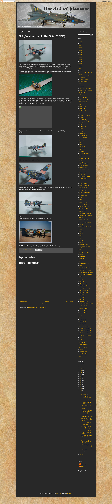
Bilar (80, 113)
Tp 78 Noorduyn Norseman (83, 341)
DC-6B (81, 142)
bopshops (58, 493)
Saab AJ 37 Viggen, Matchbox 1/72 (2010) (87, 415)
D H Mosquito (83, 135)
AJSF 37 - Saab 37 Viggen (86, 90)
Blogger (69, 493)
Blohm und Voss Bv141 (85, 115)
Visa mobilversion (46, 304)
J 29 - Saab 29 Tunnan (85, 210)
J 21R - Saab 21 (83, 204)
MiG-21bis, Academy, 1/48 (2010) (86, 448)
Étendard (81, 151)
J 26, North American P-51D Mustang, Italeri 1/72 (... (86, 411)
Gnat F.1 (81, 181)
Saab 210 (81, 281)
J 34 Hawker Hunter (84, 211)
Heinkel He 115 (83, 187)
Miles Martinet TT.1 (84, 252)
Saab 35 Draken (83, 287)
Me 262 (81, 224)
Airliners (81, 86)
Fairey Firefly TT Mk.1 (84, 163)
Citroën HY (82, 131)
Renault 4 (81, 265)
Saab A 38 (82, 296)
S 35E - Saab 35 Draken (85, 274)
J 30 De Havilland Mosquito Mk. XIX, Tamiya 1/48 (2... (86, 398)
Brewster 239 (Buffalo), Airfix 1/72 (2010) (87, 423)
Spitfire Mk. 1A (83, 310)
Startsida (47, 301)
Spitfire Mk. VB (83, 312)
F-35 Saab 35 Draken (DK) (84, 159)
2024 (81, 364)
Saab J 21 (81, 297)
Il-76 (80, 197)
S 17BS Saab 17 (83, 269)
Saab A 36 (82, 294)
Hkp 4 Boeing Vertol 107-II (85, 193)
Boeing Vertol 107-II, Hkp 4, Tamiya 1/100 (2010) (86, 419)
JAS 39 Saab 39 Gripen (85, 222)
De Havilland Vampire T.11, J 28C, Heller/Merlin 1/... (86, 427)
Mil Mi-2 (81, 249)
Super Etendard (83, 325)
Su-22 (80, 317)
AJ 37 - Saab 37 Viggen (85, 88)
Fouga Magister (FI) (84, 176)
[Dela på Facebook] (40, 250)
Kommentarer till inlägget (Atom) (37, 307)
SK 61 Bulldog (30, 252)
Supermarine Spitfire (85, 332)
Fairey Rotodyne (83, 165)
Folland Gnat (82, 172)
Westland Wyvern (84, 356)
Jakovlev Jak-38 (83, 221)
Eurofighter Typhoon (84, 153)
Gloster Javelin (83, 178)
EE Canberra (82, 148)
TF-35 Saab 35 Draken (85, 335)
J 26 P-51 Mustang (84, 206)
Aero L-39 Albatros (84, 81)
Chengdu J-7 (82, 126)
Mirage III (81, 258)
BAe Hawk (82, 108)
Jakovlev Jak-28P (84, 219)
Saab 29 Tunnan (83, 283)
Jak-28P (81, 217)
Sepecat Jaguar (83, 301)
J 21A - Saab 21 (83, 202)
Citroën (81, 128)
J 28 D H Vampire (83, 208)
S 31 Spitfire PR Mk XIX (85, 270)
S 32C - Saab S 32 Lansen (86, 272)
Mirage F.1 (82, 256)
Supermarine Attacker (85, 326)
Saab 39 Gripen (83, 292)
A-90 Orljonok (83, 77)
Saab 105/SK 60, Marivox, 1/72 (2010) (86, 445)
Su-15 (80, 315)
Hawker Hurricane (84, 185)
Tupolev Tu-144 (83, 349)
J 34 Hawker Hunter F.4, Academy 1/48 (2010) (86, 402)
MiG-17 (81, 233)
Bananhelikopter (83, 112)
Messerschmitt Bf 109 (85, 226)
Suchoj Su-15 (82, 319)
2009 (80, 45)
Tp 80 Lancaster (83, 344)
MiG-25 (81, 239)
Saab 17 (81, 278)
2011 (80, 49)
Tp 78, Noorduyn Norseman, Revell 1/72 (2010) (86, 441)
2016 (80, 58)
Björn (82, 466)
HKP (80, 189)
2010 (25, 252)
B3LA (80, 104)
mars (82, 452)
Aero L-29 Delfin (83, 79)
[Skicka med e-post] (35, 250)
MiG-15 (81, 231)
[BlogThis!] (37, 250)
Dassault (81, 140)
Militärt (81, 254)
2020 (80, 65)
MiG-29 (81, 242)
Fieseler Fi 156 (83, 167)
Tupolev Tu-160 (83, 351)
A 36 (80, 74)
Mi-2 (80, 228)
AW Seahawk (83, 101)
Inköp (80, 199)
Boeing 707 (82, 117)
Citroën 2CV (82, 130)
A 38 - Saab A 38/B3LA (85, 76)
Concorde (82, 133)
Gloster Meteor (83, 180)
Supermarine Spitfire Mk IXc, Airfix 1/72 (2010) (86, 432)
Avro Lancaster (83, 97)
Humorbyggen (83, 195)
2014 (80, 54)
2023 (80, 70)
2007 (80, 41)
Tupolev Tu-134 (83, 347)
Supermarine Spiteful (85, 330)
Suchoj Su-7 (82, 321)
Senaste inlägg (23, 301)
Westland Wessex (84, 355)
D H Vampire (82, 139)
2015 (80, 56)
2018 (80, 61)
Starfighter (82, 314)
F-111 (80, 155)
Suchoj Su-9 (82, 323)
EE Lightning (82, 149)
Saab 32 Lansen (83, 285)
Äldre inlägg (69, 301)
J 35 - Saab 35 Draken (85, 213)
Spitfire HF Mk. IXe (84, 308)
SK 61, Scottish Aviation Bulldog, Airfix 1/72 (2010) (87, 437)
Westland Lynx (83, 353)
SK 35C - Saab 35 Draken (86, 303)
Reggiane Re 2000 (84, 263)
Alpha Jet (81, 94)
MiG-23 (81, 237)
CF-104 (81, 124)
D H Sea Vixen (83, 137)
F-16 (80, 157)
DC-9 (80, 144)
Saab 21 (81, 279)
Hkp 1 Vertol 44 (83, 190)
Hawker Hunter (83, 183)
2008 (80, 43)
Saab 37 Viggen (83, 290)
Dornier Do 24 (83, 146)
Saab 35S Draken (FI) (84, 288)
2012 (80, 50)
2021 (80, 67)
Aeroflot (81, 83)
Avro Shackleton (83, 99)
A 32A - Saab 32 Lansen (85, 72)
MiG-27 (81, 240)
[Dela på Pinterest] (41, 250)
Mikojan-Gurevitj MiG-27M (85, 246)
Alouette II (82, 92)
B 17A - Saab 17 (83, 103)
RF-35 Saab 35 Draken (85, 267)
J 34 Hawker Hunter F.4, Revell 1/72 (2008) (86, 407)
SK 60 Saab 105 (83, 305)
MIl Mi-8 (81, 251)
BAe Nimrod (82, 110)
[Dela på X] (38, 250)
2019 (80, 63)
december (84, 394)
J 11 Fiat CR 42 (82, 201)
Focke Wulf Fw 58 (84, 169)
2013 (80, 52)
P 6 (80, 261)
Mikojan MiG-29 (83, 244)
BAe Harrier (82, 106)
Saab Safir (82, 299)
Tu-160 (81, 346)
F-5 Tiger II (82, 162)
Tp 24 (80, 337)
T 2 (80, 334)
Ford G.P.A (82, 174)
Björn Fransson (85, 464)
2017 (80, 59)
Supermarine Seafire (85, 328)
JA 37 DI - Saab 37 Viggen (86, 215)
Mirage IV (81, 260)
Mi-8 (80, 230)
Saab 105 (81, 276)
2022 (80, 68)
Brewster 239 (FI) (83, 119)
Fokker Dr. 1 (82, 171)
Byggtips (81, 122)
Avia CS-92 (82, 95)
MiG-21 (81, 235)
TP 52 (80, 339)
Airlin (80, 85)
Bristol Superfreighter (85, 121)
